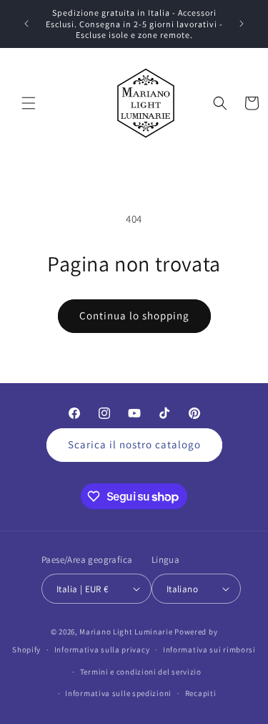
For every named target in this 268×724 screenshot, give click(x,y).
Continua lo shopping (134, 315)
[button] (28, 103)
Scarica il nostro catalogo (134, 444)
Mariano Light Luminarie (125, 632)
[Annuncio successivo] (241, 23)
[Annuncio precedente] (26, 23)
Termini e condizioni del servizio (141, 672)
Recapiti (201, 693)
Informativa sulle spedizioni (118, 693)
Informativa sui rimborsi (209, 650)
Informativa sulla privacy (102, 650)
